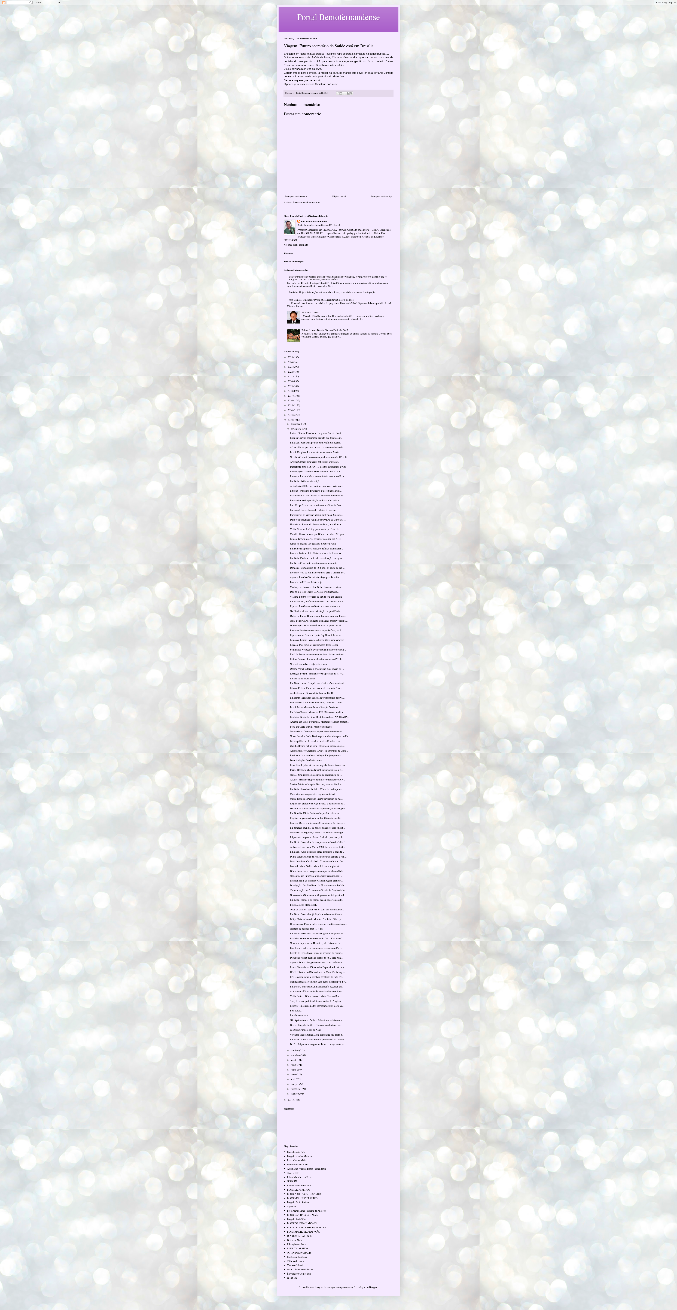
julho (294, 1064)
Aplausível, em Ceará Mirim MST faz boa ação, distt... (317, 847)
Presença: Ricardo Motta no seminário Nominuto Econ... (318, 476)
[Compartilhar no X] (344, 93)
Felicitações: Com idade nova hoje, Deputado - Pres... (317, 702)
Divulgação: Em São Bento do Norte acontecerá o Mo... (318, 885)
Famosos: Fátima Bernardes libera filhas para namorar (317, 640)
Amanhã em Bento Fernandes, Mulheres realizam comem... (319, 721)
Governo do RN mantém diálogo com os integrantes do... (318, 895)
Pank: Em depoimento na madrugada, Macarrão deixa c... (318, 765)
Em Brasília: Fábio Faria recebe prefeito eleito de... (315, 813)
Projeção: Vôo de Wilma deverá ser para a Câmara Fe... (318, 572)
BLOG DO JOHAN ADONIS (302, 1223)
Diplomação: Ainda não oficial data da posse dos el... (316, 625)
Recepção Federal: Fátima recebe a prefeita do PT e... (317, 673)
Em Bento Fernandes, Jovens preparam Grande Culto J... (318, 842)
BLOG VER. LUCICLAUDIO (302, 1198)
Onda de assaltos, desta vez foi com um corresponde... (317, 909)
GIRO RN (292, 1181)
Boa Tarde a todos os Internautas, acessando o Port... (316, 948)
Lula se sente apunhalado (302, 678)
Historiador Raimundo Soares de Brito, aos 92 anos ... (317, 524)
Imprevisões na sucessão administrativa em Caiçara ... (316, 514)
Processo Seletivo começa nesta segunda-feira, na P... (316, 630)
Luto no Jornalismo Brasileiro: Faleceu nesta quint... (316, 490)
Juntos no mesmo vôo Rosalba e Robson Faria (313, 543)
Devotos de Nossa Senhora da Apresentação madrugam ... (318, 808)
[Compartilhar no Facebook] (348, 93)
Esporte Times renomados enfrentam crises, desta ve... (317, 1005)
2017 (290, 395)
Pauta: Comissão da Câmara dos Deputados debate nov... (318, 967)
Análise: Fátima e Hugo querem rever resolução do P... (317, 779)
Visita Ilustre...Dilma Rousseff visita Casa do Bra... (315, 996)
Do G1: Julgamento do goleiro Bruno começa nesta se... (318, 1044)
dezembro (296, 423)
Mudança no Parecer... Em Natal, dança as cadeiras (315, 587)
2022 (290, 371)
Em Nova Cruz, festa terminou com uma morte (313, 563)
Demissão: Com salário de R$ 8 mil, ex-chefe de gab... (317, 567)
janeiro (294, 1093)
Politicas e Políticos (297, 1257)
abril (293, 1079)
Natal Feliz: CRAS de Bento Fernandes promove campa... (319, 620)
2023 (290, 366)
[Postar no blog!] (341, 93)
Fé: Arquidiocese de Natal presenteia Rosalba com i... (316, 741)
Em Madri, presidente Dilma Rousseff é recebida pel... (317, 986)
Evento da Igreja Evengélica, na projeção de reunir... (316, 953)
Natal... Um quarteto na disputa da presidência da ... (316, 774)
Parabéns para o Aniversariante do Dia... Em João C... (317, 938)
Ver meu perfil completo (296, 244)
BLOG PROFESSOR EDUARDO (304, 1194)
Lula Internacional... (300, 1015)
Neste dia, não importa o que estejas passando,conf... (316, 875)
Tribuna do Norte (295, 1261)
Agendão (291, 1206)
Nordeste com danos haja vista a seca (308, 664)
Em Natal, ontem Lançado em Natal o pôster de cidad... (318, 683)
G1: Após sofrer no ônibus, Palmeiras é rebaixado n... (317, 1020)
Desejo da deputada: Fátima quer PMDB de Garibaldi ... (318, 519)
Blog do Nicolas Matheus (299, 1156)
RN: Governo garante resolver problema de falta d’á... (317, 976)
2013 (290, 415)
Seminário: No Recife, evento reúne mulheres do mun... (318, 649)
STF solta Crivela (310, 312)
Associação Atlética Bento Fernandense (306, 1168)
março (294, 1084)
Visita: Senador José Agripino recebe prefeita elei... (315, 529)
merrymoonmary (344, 1287)
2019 (290, 386)
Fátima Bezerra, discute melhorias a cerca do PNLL (316, 659)
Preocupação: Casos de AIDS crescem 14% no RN (315, 471)
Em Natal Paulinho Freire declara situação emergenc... (317, 558)
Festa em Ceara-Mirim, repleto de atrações (311, 726)
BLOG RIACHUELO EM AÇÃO (303, 1231)
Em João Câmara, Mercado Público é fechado (313, 510)
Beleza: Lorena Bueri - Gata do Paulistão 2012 (324, 330)
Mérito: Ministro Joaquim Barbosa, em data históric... (317, 784)
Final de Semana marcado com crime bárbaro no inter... (318, 654)
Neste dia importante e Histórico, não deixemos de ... (316, 943)
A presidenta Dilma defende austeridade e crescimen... (317, 991)
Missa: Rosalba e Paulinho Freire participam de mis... (316, 798)
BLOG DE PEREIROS (298, 1189)
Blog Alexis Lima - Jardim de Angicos (306, 1210)
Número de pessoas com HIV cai (306, 928)
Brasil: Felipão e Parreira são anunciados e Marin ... (316, 452)
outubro (295, 1050)
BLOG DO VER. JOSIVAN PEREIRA (306, 1227)
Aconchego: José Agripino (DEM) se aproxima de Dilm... (319, 750)
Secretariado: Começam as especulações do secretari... (317, 731)
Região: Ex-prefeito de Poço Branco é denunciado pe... (317, 803)
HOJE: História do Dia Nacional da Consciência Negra (317, 972)
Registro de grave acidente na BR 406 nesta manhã (315, 818)
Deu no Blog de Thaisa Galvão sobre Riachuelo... (314, 591)
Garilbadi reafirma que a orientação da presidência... (316, 611)
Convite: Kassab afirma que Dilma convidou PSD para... (318, 534)
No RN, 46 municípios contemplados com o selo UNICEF (319, 457)
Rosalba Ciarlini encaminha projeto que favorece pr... (316, 437)
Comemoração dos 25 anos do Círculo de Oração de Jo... (318, 890)
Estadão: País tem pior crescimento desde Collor (314, 644)
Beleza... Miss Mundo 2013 (303, 904)
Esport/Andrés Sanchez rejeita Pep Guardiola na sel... (316, 635)
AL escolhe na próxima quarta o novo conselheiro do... (317, 447)
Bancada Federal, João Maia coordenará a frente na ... (317, 553)
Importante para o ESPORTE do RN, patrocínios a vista (318, 466)
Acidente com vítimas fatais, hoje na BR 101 (312, 693)
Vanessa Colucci (295, 1265)
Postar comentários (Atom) (306, 202)
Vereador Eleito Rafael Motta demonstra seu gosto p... (317, 1034)
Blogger (373, 1287)
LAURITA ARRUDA (297, 1248)
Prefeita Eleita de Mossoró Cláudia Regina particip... (316, 880)
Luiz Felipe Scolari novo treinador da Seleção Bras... (316, 505)
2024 (290, 362)
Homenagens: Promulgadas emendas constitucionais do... (318, 924)
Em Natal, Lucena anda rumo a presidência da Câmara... (318, 1039)
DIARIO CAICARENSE (299, 1236)
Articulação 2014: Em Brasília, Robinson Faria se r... (316, 486)
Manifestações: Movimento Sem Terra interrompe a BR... (318, 981)
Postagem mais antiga (381, 196)
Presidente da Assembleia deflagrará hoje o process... (316, 755)
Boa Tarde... (296, 1010)
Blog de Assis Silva (296, 1219)
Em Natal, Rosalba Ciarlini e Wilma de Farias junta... (317, 789)
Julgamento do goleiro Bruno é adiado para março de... (317, 837)
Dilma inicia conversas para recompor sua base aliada (316, 871)
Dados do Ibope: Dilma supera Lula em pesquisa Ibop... (318, 616)
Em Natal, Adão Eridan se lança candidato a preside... (317, 851)
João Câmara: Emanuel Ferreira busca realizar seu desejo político (321, 299)
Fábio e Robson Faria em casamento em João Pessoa (316, 688)
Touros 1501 (293, 1173)
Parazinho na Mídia (296, 1160)
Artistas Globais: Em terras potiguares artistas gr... (315, 461)
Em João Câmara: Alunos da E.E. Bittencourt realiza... (317, 712)
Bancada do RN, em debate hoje (306, 582)
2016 (290, 400)
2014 (290, 410)
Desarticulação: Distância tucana (306, 760)
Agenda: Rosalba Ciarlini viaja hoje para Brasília (314, 577)
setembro (295, 1055)
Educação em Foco (296, 1244)
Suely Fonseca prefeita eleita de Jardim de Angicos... (316, 1001)
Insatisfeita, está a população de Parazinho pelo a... (315, 500)
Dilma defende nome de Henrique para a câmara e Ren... (318, 856)
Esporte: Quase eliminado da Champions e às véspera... (317, 823)
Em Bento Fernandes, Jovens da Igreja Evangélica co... (317, 933)
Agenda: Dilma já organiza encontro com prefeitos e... (317, 962)
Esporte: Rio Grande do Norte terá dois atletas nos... (316, 606)
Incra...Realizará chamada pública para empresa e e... (316, 769)
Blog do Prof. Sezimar (298, 1202)
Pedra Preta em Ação (297, 1164)
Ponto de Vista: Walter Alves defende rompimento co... (317, 866)
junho (294, 1069)
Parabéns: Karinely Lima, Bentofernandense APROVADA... (319, 717)
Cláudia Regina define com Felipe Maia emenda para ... (317, 745)
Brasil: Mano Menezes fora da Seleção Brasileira (314, 707)
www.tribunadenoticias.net (300, 1269)
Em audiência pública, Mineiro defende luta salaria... (316, 548)
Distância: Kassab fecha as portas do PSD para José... (316, 957)
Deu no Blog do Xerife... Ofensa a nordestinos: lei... (316, 1025)
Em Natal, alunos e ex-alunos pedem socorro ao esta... (317, 899)
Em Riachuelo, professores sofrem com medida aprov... (317, 601)
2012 (290, 419)
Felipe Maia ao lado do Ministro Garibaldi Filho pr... (316, 919)
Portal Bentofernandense (314, 221)
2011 (290, 1099)
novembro (296, 428)
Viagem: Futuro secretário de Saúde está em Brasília (316, 596)
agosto (294, 1060)
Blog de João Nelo (296, 1152)
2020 (290, 381)
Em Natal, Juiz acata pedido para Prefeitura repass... (316, 442)
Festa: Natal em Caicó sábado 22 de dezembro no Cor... (317, 861)
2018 (290, 391)
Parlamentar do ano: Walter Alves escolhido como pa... (317, 495)
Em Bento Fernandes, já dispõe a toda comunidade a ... (317, 914)
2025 (290, 357)
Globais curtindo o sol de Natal (305, 1029)
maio (293, 1074)
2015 (290, 405)
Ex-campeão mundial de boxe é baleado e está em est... (317, 827)
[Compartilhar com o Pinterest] (351, 93)
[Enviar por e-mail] (338, 93)
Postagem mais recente (296, 196)
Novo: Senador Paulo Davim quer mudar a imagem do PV (319, 736)
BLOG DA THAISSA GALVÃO (303, 1215)
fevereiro (295, 1088)
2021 (290, 376)
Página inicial (339, 196)
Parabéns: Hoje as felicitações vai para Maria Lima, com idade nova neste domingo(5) (332, 292)
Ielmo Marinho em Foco (299, 1177)
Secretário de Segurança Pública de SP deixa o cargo (316, 832)
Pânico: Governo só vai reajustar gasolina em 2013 (315, 538)
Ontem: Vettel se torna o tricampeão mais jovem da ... (317, 668)
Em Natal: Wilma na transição (305, 481)
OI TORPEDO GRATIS (299, 1252)
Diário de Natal (294, 1240)
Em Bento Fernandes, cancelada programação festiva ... (317, 697)
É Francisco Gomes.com (299, 1185)
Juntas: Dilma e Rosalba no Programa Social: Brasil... (317, 433)
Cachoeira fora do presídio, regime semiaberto (313, 794)
